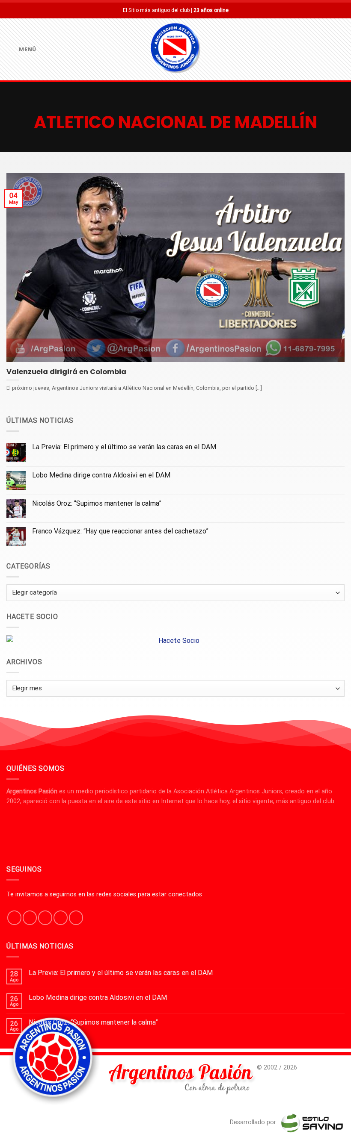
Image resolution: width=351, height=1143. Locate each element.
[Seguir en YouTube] (76, 917)
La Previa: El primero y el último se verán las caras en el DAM (124, 447)
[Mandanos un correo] (61, 917)
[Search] (341, 49)
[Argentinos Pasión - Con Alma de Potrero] (175, 49)
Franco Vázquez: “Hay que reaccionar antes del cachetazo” (120, 531)
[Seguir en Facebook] (14, 917)
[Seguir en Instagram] (30, 917)
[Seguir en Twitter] (45, 917)
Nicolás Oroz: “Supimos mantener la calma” (96, 503)
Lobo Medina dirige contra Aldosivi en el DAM (101, 475)
